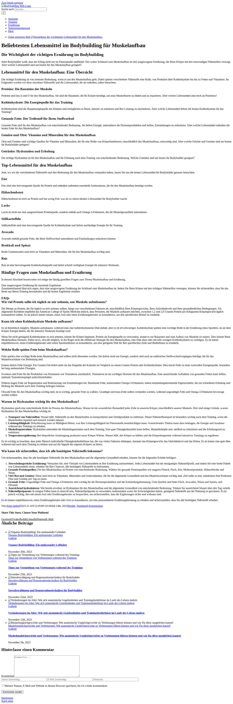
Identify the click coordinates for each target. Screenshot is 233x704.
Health (71, 505)
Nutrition (81, 505)
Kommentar (7, 676)
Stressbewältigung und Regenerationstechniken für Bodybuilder (42, 580)
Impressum (7, 697)
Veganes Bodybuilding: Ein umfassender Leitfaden (35, 535)
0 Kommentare (95, 505)
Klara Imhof (13, 505)
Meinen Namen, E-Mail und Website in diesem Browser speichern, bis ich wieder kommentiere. (56, 685)
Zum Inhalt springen (12, 2)
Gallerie (12, 538)
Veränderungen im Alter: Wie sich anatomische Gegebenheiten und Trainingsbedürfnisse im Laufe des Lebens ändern (71, 603)
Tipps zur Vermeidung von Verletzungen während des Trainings (42, 557)
